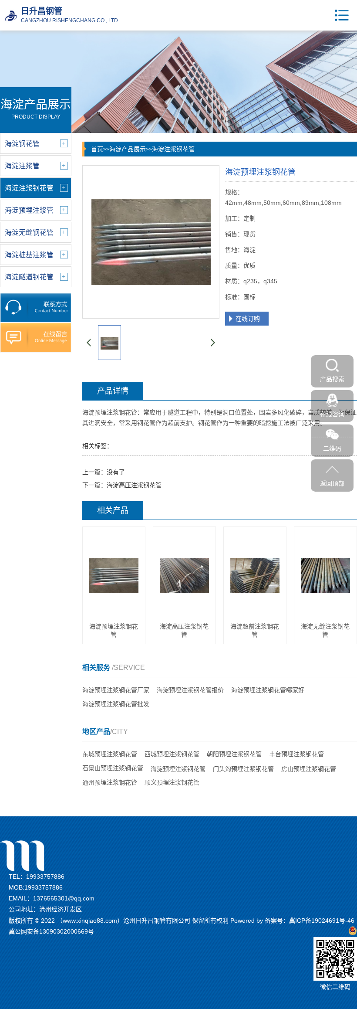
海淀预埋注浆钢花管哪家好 (267, 689)
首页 (97, 149)
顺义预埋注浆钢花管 (172, 782)
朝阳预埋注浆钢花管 (234, 754)
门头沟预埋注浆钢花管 (243, 768)
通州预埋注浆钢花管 (109, 782)
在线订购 (248, 318)
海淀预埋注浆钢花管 (178, 768)
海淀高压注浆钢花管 (134, 485)
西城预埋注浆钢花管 (172, 754)
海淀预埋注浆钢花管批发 (115, 703)
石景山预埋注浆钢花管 (112, 767)
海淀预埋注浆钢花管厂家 (115, 689)
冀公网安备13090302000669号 (51, 931)
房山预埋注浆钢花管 (308, 768)
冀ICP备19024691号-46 (321, 920)
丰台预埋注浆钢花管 (296, 754)
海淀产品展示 (127, 149)
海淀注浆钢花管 (173, 149)
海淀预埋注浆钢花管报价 (190, 689)
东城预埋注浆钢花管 (109, 754)
